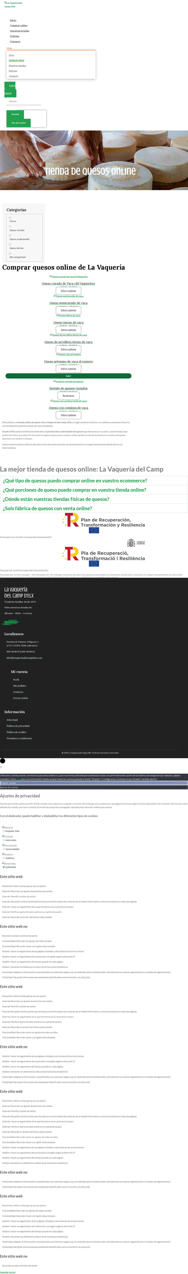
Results (15, 114)
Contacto (15, 41)
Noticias (14, 36)
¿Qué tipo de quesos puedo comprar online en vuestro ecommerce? (75, 480)
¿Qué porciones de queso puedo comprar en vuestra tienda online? (74, 490)
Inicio (13, 20)
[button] (51, 48)
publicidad (11, 867)
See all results (19, 123)
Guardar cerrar (8, 1272)
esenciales (11, 840)
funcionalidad (12, 849)
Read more (68, 395)
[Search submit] (12, 107)
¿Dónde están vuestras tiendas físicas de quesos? (56, 499)
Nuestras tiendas (19, 30)
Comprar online (19, 25)
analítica (10, 858)
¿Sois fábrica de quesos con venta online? (47, 508)
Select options (68, 290)
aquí (18, 779)
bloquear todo (12, 831)
